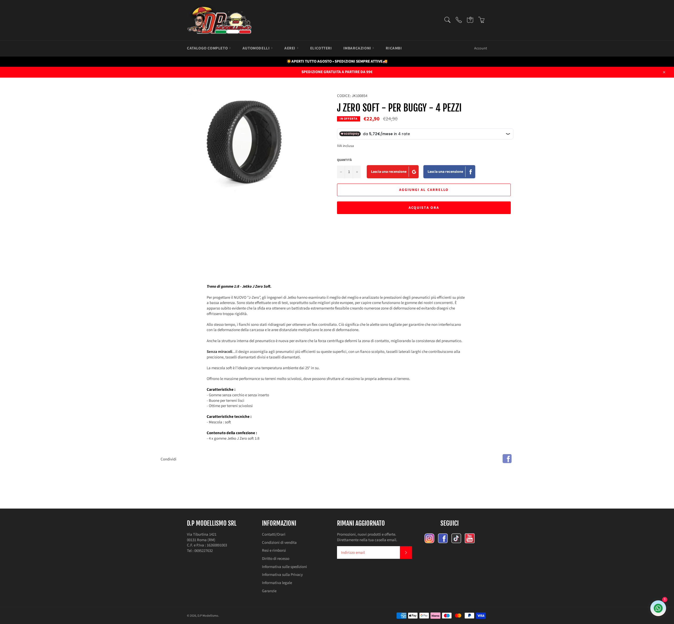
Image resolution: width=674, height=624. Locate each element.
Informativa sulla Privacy (282, 574)
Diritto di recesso (275, 558)
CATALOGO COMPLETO (208, 48)
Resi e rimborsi (274, 550)
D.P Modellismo (207, 615)
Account (480, 48)
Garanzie (269, 591)
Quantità (344, 160)
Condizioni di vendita (279, 542)
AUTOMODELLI (256, 48)
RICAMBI (394, 48)
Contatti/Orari (273, 534)
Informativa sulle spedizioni (284, 567)
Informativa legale (277, 583)
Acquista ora (424, 207)
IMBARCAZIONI (357, 48)
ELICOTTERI (321, 48)
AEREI (290, 48)
